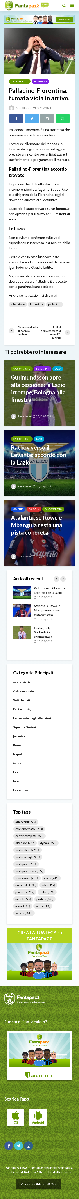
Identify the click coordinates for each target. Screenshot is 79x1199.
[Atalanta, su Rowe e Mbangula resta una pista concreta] (39, 532)
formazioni (27, 878)
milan (47, 892)
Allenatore (18, 304)
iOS (15, 1123)
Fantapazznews (29, 871)
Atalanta (18, 509)
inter (48, 885)
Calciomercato (19, 81)
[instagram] (28, 1145)
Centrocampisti (29, 836)
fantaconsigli (27, 857)
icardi (51, 878)
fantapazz (26, 864)
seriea (43, 906)
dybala (48, 843)
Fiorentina (40, 81)
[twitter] (18, 1145)
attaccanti (25, 822)
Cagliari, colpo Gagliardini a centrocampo (43, 632)
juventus (24, 892)
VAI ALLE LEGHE (42, 1076)
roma (22, 906)
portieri (44, 899)
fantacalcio (27, 850)
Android (38, 1123)
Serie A (23, 913)
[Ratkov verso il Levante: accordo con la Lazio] (39, 462)
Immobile (25, 885)
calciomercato (29, 829)
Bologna (34, 509)
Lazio (58, 368)
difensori (25, 843)
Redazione (24, 416)
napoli (23, 899)
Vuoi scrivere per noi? (40, 1183)
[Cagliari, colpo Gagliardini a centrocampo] (22, 632)
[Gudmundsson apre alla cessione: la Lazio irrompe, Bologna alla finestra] (39, 392)
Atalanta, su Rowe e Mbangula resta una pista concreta (47, 610)
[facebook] (8, 1145)
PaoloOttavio (23, 108)
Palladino (54, 304)
